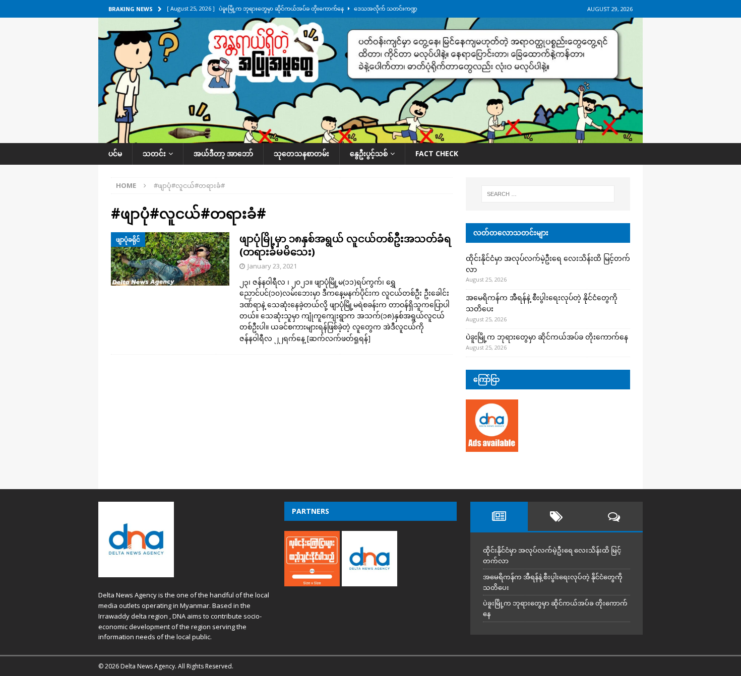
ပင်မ (115, 153)
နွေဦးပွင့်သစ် (369, 153)
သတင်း (154, 153)
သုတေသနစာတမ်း (301, 153)
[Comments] (614, 516)
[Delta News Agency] (370, 137)
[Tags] (556, 516)
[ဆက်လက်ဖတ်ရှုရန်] (339, 338)
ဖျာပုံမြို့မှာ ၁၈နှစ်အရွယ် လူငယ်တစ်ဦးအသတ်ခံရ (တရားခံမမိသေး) (345, 245)
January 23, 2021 (272, 266)
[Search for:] (548, 193)
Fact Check (436, 153)
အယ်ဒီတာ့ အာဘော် (223, 153)
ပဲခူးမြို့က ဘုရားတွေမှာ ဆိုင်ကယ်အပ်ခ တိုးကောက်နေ (547, 337)
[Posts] (499, 516)
